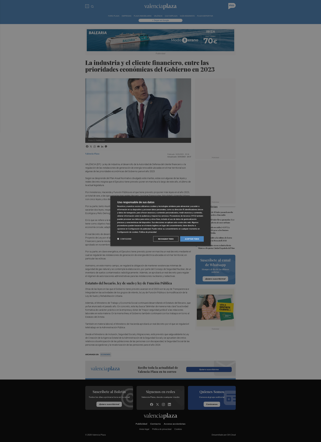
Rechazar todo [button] (166, 239)
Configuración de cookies (127, 232)
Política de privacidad (147, 232)
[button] (124, 238)
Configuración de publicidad (139, 229)
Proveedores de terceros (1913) (183, 216)
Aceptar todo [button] (192, 239)
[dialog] (160, 221)
